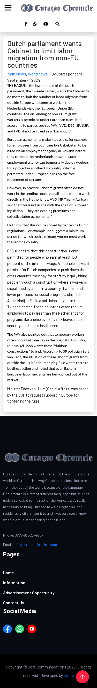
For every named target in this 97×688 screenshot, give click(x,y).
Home (8, 572)
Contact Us (13, 602)
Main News (16, 73)
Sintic (69, 675)
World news (38, 73)
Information (14, 582)
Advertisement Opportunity (29, 592)
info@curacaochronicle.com (35, 544)
